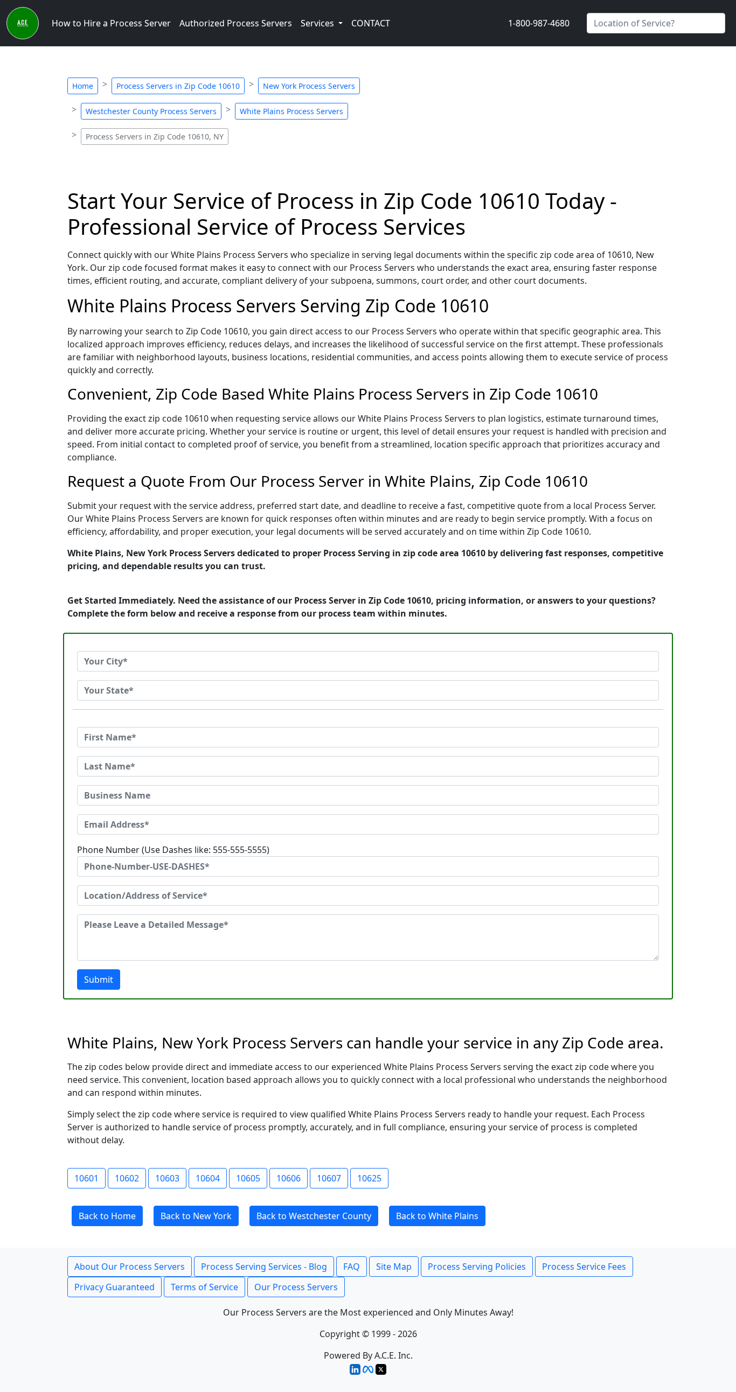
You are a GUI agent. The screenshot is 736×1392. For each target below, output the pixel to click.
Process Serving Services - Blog (264, 1266)
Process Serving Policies (477, 1266)
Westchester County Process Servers (151, 111)
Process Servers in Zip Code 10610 (178, 86)
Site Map (394, 1266)
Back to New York (196, 1216)
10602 (127, 1178)
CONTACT (370, 23)
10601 (86, 1178)
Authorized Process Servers (235, 23)
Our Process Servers (296, 1287)
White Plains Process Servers (291, 111)
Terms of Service (204, 1287)
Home (82, 86)
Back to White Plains (437, 1216)
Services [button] (318, 23)
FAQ (351, 1266)
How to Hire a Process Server (111, 23)
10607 (329, 1178)
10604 (208, 1178)
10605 (248, 1178)
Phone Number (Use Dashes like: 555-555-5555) (173, 850)
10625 (369, 1178)
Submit (98, 979)
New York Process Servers (309, 86)
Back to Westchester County (313, 1216)
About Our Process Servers (129, 1266)
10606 (288, 1178)
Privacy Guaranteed (114, 1287)
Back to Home (107, 1216)
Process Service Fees (584, 1266)
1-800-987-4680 (539, 23)
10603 (167, 1178)
